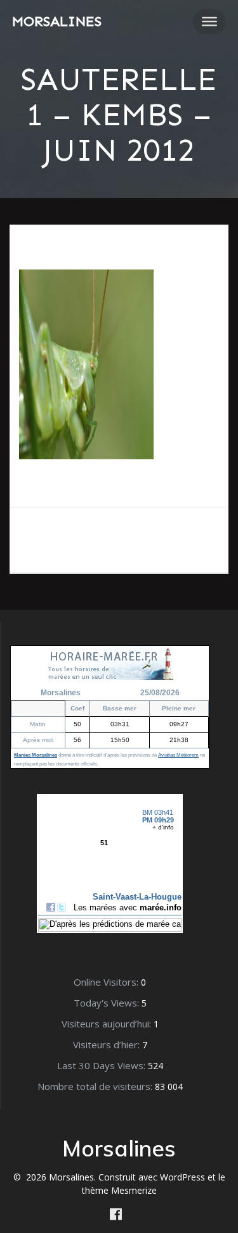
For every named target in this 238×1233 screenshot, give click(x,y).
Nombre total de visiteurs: (96, 1086)
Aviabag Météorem (178, 755)
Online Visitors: (107, 982)
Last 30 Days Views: (102, 1065)
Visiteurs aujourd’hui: (108, 1023)
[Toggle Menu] (209, 21)
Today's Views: (108, 1002)
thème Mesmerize (119, 1190)
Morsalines (57, 21)
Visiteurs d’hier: (107, 1044)
